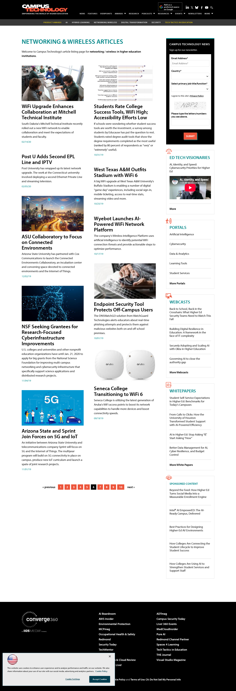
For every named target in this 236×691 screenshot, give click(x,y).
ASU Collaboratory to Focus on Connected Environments (52, 242)
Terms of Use (138, 679)
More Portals (177, 283)
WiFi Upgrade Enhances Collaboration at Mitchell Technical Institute (49, 112)
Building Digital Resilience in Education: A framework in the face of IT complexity (188, 332)
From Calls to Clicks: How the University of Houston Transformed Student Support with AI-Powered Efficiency (187, 420)
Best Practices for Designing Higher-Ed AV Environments (186, 528)
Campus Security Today (171, 619)
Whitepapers (183, 391)
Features (92, 13)
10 (120, 487)
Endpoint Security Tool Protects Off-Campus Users (123, 307)
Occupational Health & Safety (117, 634)
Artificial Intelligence (182, 234)
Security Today (108, 644)
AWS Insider (106, 619)
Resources (163, 13)
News (82, 13)
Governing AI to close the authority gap (185, 360)
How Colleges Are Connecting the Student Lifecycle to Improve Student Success (190, 547)
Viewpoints (106, 13)
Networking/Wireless (105, 22)
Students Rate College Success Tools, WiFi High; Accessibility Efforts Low (121, 112)
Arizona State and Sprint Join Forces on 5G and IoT (50, 433)
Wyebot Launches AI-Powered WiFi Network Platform (119, 224)
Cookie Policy (118, 679)
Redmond (105, 639)
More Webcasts (179, 372)
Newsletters (195, 13)
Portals (178, 227)
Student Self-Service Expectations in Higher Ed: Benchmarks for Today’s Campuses (190, 401)
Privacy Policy (197, 95)
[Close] (109, 656)
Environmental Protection (114, 624)
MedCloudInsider (167, 629)
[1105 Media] (41, 648)
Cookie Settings (73, 679)
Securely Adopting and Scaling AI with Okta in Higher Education (189, 347)
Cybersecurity (178, 244)
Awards (119, 13)
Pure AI (161, 634)
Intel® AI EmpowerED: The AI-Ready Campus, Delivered (187, 511)
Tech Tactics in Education (172, 649)
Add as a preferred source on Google (171, 7)
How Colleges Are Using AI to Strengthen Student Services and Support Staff (189, 567)
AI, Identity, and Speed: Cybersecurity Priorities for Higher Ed (190, 168)
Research (134, 13)
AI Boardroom (107, 614)
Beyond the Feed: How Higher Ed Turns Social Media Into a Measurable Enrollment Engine (189, 493)
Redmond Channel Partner (173, 639)
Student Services (180, 273)
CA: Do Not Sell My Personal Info (163, 679)
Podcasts (147, 13)
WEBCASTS (180, 302)
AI (67, 22)
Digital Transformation (134, 22)
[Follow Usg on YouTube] (206, 7)
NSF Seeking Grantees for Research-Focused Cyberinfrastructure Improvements (50, 335)
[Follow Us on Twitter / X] (192, 7)
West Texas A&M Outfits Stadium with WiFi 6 (120, 172)
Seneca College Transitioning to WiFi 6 (118, 391)
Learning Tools (178, 263)
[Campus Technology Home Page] (45, 9)
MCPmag (104, 629)
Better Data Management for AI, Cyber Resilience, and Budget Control (189, 451)
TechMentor (106, 649)
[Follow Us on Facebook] (201, 7)
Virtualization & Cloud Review (117, 660)
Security (156, 22)
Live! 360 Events (167, 624)
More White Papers (181, 465)
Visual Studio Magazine (171, 660)
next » (131, 487)
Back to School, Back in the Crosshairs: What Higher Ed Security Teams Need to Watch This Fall (190, 314)
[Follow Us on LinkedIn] (187, 7)
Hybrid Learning (81, 22)
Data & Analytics (179, 253)
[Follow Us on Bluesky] (196, 7)
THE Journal (164, 655)
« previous (49, 487)
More (207, 13)
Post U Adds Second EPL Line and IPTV (48, 159)
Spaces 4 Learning (168, 644)
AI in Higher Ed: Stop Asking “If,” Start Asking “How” (188, 436)
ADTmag (162, 614)
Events (178, 13)
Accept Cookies (100, 679)
